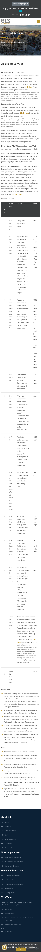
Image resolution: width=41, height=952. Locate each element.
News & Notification (11, 839)
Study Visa (8, 931)
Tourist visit (8, 909)
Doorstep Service (11, 848)
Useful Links (9, 888)
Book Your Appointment (13, 857)
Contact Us (8, 843)
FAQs (6, 835)
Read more (21, 950)
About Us (8, 826)
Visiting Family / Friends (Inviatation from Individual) (19, 919)
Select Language (20, 4)
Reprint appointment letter (14, 862)
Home (3, 42)
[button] (4, 947)
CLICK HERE (17, 194)
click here (20, 947)
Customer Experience (12, 875)
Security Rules (10, 893)
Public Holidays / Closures (14, 884)
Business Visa (9, 913)
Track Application (10, 831)
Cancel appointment (11, 866)
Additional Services (11, 880)
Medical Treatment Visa (13, 924)
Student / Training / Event (13, 905)
